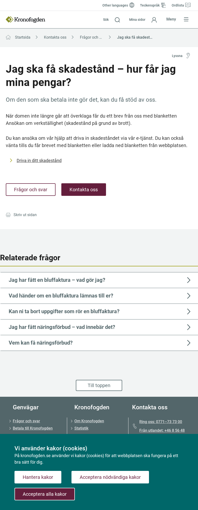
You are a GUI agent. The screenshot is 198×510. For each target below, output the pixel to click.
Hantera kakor (38, 477)
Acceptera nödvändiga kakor (110, 477)
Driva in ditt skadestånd (39, 160)
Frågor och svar (93, 37)
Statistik (81, 428)
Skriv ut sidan (25, 214)
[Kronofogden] (25, 19)
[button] (111, 19)
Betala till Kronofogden (33, 428)
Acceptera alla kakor (45, 494)
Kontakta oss (55, 37)
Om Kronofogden (89, 421)
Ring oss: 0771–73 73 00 (160, 421)
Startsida (22, 37)
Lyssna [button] (177, 56)
